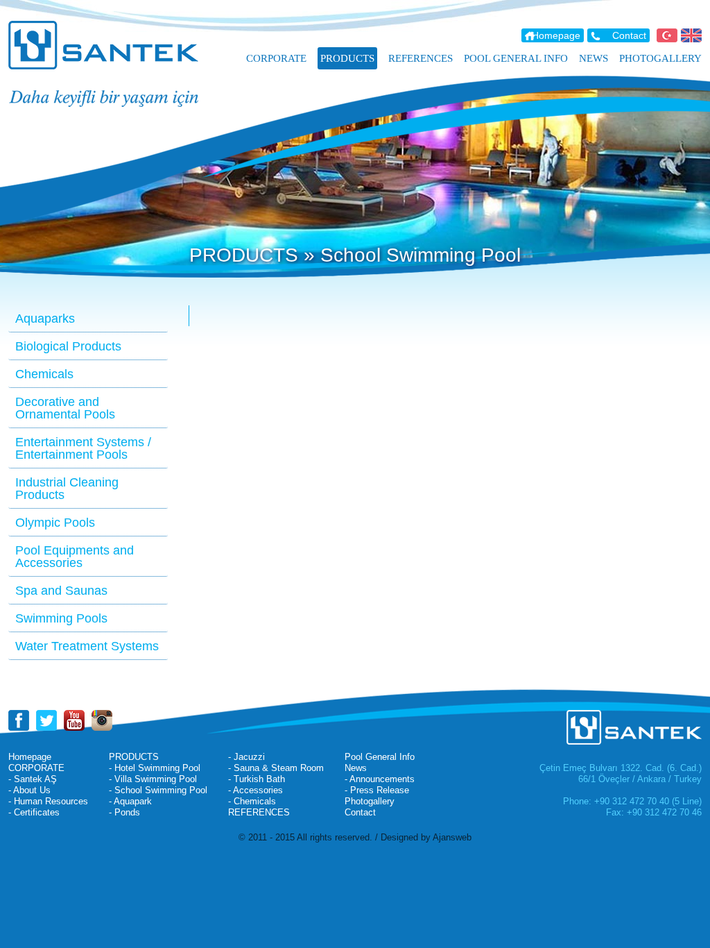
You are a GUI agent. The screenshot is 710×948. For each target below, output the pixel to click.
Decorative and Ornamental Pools (65, 408)
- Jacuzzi (246, 757)
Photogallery (370, 801)
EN (691, 35)
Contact (629, 35)
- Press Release (377, 790)
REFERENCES (259, 812)
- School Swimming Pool (158, 790)
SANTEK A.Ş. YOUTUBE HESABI (74, 720)
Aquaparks (45, 318)
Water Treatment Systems (87, 646)
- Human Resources (48, 801)
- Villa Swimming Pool (153, 779)
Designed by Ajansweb (426, 837)
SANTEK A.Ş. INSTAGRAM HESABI (102, 720)
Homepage (556, 35)
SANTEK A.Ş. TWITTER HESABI (46, 720)
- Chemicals (252, 801)
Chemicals (44, 374)
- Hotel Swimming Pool (154, 768)
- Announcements (380, 779)
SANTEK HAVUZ (112, 45)
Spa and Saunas (61, 591)
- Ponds (124, 812)
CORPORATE (36, 768)
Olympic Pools (55, 523)
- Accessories (255, 790)
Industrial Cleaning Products (67, 488)
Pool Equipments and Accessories (74, 556)
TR (667, 35)
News (356, 768)
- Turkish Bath (256, 779)
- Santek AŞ (32, 779)
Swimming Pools (61, 618)
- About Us (29, 790)
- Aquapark (130, 801)
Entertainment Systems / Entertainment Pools (83, 448)
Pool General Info (380, 757)
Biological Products (68, 346)
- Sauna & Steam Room (276, 768)
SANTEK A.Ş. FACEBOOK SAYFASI (18, 720)
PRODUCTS (134, 757)
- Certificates (34, 812)
